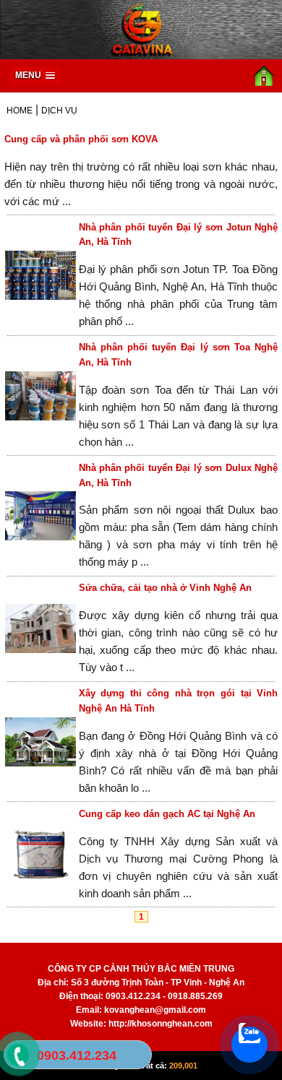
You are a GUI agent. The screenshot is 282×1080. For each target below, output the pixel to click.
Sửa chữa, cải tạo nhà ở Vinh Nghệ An (165, 587)
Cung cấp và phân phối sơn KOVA (81, 139)
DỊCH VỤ (59, 110)
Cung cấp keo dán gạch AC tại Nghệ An (167, 813)
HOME (20, 110)
